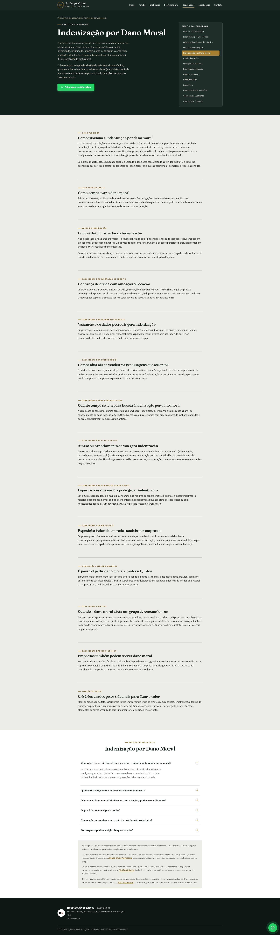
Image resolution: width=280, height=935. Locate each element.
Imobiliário (155, 5)
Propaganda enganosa (193, 68)
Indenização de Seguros (193, 47)
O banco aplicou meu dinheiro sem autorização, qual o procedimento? (123, 800)
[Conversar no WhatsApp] (272, 927)
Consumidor (188, 5)
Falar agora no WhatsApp (78, 87)
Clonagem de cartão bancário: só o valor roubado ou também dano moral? (126, 762)
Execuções (188, 85)
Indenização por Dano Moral (196, 52)
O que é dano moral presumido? (100, 810)
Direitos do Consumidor (193, 31)
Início (132, 5)
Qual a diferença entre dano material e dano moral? (113, 790)
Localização (204, 5)
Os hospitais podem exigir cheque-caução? (107, 830)
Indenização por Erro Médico (195, 36)
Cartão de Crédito (191, 58)
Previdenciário (171, 5)
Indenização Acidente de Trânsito (198, 42)
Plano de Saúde (190, 79)
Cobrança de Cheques (193, 101)
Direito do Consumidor (72, 18)
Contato (218, 5)
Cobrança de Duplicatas (193, 95)
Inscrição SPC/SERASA (193, 63)
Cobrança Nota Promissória (195, 90)
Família (142, 5)
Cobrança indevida (191, 74)
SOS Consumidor (125, 882)
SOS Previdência (126, 870)
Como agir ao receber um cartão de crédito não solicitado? (116, 820)
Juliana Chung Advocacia (120, 858)
